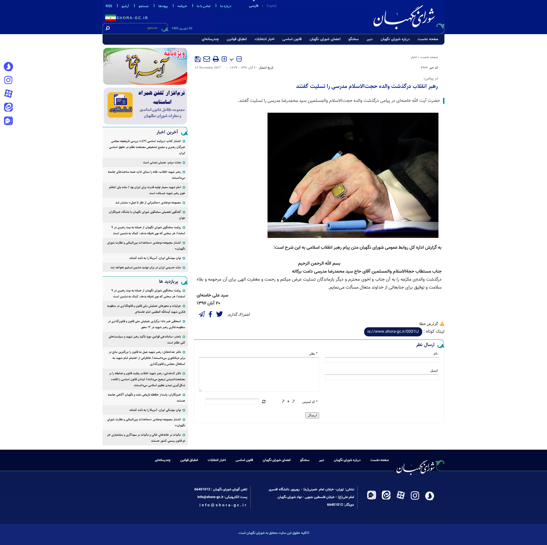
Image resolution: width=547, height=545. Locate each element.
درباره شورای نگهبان (395, 39)
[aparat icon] (8, 94)
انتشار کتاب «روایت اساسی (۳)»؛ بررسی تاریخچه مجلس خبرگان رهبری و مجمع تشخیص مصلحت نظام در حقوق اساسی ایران (147, 147)
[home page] (408, 16)
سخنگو (353, 39)
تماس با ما (204, 6)
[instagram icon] (8, 80)
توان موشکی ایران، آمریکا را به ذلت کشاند (155, 258)
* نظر (313, 353)
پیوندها (163, 6)
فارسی (253, 6)
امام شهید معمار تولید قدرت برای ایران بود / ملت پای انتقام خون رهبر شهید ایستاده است (147, 190)
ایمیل (434, 371)
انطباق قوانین (237, 39)
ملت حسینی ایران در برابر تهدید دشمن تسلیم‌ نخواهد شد (146, 267)
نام (436, 353)
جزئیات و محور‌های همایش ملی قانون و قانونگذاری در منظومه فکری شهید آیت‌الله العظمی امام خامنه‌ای (146, 308)
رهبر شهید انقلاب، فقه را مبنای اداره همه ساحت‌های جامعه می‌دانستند (146, 174)
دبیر (370, 39)
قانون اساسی (292, 39)
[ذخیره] (198, 59)
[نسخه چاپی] (216, 59)
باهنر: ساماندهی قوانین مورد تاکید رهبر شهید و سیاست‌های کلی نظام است (147, 339)
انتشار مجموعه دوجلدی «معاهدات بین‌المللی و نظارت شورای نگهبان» (146, 245)
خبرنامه (182, 6)
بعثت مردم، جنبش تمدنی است (162, 162)
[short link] (393, 331)
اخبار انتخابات (264, 39)
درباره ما (225, 6)
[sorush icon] (8, 67)
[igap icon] (8, 121)
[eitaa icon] (8, 108)
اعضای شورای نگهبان (325, 39)
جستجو (144, 6)
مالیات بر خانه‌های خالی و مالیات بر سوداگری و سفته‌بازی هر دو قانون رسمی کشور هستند (146, 437)
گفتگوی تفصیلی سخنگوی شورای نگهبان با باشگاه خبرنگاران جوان (147, 214)
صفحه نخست (428, 39)
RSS (109, 6)
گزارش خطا (428, 324)
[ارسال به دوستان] (206, 59)
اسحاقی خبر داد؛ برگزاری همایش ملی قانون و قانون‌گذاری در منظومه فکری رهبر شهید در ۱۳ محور (146, 324)
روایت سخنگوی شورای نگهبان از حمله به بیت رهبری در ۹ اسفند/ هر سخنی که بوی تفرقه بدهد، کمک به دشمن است (148, 230)
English (272, 5)
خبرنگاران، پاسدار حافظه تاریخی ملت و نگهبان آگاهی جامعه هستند (146, 397)
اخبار (414, 57)
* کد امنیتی (310, 402)
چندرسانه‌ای (210, 39)
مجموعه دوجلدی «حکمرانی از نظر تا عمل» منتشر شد (148, 202)
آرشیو (125, 6)
